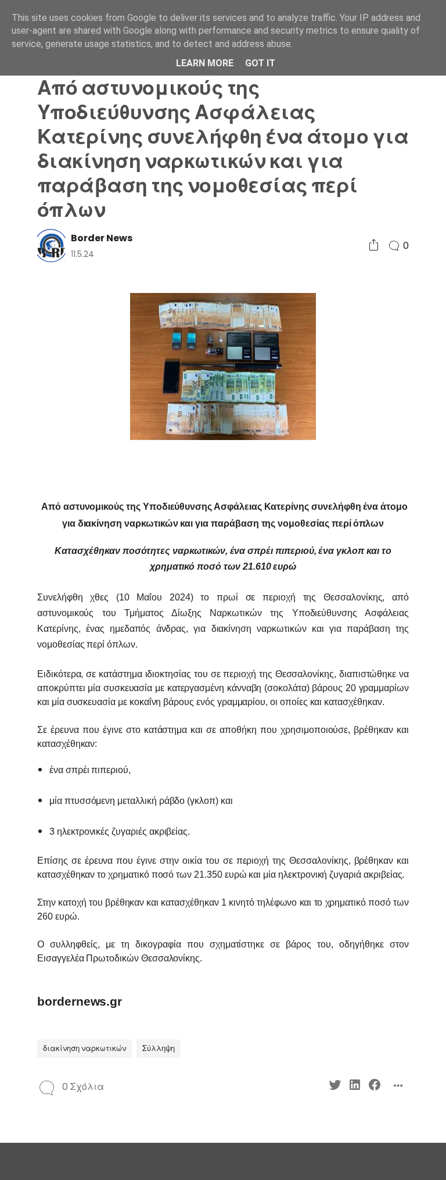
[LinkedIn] (355, 1087)
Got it (260, 63)
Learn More (204, 63)
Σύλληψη (158, 1048)
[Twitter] (335, 1087)
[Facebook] (375, 1087)
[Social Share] (373, 245)
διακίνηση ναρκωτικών (84, 1048)
